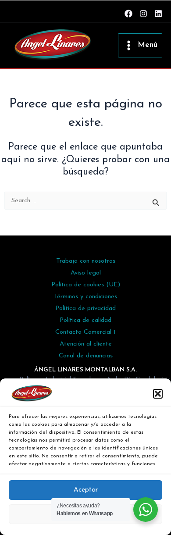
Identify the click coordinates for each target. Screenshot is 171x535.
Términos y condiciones (85, 296)
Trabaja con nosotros (85, 261)
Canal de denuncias (86, 356)
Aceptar (86, 490)
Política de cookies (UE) (85, 285)
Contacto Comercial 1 (85, 332)
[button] (157, 393)
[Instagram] (143, 14)
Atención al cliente (86, 344)
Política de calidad (85, 320)
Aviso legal (86, 273)
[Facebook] (128, 14)
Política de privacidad (85, 308)
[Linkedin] (158, 14)
